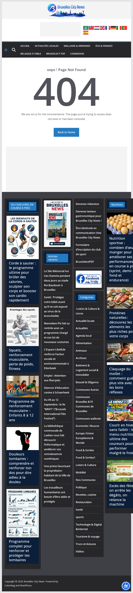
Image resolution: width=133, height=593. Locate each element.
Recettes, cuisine (86, 494)
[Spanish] (86, 32)
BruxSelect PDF (55, 53)
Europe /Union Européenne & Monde (85, 438)
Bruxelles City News (34, 581)
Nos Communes (86, 480)
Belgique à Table (30, 53)
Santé (79, 509)
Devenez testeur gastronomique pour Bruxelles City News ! (89, 216)
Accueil (25, 45)
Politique (81, 487)
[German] (113, 28)
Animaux (81, 350)
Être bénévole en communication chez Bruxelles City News (88, 232)
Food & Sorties (85, 450)
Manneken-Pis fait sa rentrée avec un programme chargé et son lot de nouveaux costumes (57, 333)
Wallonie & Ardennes (77, 45)
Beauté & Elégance (87, 382)
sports (80, 517)
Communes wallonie (88, 418)
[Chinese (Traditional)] (91, 28)
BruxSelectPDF (85, 261)
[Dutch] (97, 28)
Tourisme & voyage (88, 536)
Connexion (77, 53)
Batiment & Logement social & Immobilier (87, 370)
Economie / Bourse (87, 426)
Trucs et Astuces (86, 544)
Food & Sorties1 (85, 457)
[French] (108, 28)
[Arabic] (86, 28)
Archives (81, 358)
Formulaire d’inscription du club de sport (88, 249)
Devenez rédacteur (87, 204)
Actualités (82, 328)
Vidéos (80, 551)
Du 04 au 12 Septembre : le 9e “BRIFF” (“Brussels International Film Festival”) (55, 409)
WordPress (26, 585)
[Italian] (119, 28)
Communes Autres (87, 389)
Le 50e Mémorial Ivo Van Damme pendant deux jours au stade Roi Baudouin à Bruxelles (57, 280)
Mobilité (81, 472)
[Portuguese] (124, 28)
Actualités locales (47, 45)
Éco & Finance (104, 45)
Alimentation (84, 343)
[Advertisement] (60, 29)
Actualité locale (85, 321)
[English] (102, 28)
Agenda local (83, 335)
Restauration (84, 502)
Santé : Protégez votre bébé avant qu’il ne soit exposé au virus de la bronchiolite (55, 306)
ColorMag (10, 585)
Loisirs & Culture (86, 465)
